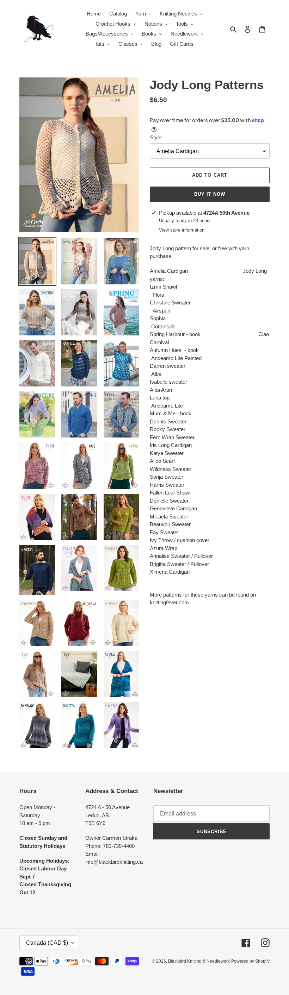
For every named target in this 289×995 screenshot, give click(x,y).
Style (155, 137)
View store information (181, 230)
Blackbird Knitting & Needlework (199, 961)
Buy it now (209, 194)
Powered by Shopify (250, 961)
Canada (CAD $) (47, 943)
